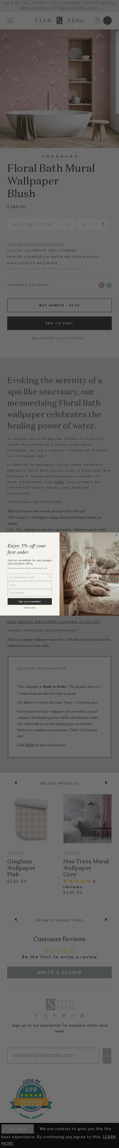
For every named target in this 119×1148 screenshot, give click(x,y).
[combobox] (29, 577)
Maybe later (30, 608)
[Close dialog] (116, 535)
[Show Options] (50, 577)
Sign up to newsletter (29, 601)
